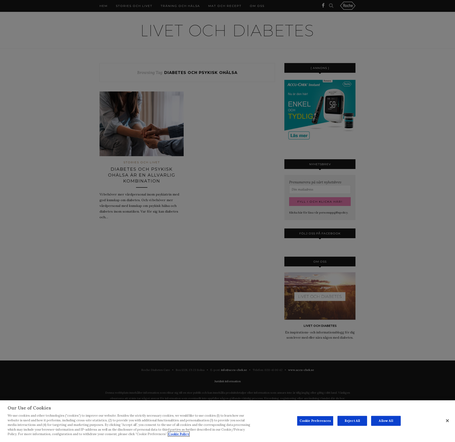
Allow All (386, 421)
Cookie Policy (178, 434)
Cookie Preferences (315, 421)
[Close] (447, 420)
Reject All (352, 421)
